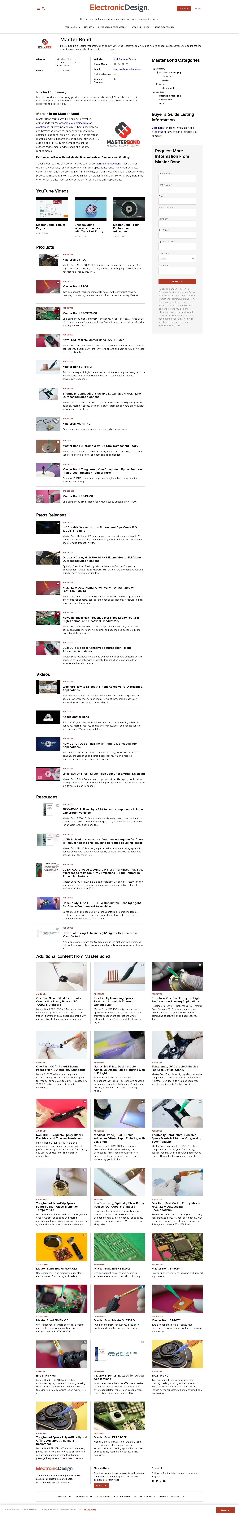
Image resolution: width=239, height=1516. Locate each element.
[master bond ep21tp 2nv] (177, 1354)
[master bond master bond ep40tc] (177, 1299)
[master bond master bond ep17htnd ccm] (61, 1247)
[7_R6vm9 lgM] (90, 209)
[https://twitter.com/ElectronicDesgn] (160, 1481)
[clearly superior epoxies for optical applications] (119, 1354)
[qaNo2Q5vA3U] (129, 209)
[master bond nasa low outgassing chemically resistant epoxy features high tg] (48, 588)
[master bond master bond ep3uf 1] (177, 1247)
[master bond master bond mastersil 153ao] (119, 1299)
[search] (43, 9)
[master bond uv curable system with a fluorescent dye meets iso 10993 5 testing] (48, 527)
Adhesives (68, 254)
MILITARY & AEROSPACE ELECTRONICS (151, 1497)
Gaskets (166, 80)
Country (164, 253)
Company (164, 218)
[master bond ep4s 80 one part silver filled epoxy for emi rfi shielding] (48, 774)
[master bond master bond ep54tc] (48, 367)
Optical (162, 84)
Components (168, 88)
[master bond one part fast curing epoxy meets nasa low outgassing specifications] (177, 1182)
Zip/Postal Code (167, 241)
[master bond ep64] (48, 286)
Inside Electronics (164, 27)
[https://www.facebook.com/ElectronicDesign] (153, 1481)
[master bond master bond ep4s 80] (48, 496)
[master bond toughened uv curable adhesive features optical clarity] (177, 1045)
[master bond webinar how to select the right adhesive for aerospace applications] (48, 687)
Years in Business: (99, 80)
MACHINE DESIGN (103, 1497)
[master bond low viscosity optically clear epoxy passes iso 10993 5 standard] (119, 1182)
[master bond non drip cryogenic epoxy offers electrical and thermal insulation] (61, 1113)
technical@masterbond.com (127, 69)
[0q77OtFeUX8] (52, 209)
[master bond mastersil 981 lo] (48, 260)
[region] (119, 1510)
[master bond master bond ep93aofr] (119, 1416)
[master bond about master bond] (48, 717)
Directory (160, 69)
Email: (97, 69)
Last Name (165, 185)
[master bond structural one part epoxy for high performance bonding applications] (177, 976)
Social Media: (101, 64)
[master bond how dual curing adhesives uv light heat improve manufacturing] (48, 933)
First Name (165, 173)
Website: (98, 59)
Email (162, 196)
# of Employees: (102, 74)
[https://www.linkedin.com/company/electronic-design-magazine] (156, 1481)
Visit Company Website (125, 59)
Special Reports (141, 27)
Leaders (160, 92)
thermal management (108, 163)
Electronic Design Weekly (112, 27)
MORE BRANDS (177, 1497)
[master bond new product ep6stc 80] (48, 313)
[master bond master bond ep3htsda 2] (119, 1247)
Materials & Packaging (170, 72)
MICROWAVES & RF (84, 1497)
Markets (89, 27)
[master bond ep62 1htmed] (61, 1354)
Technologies (72, 27)
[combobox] (177, 258)
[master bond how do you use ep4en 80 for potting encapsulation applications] (48, 744)
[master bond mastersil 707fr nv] (48, 424)
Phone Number (166, 207)
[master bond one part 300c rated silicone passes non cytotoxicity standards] (61, 1045)
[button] (38, 9)
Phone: (39, 70)
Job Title (164, 230)
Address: (40, 59)
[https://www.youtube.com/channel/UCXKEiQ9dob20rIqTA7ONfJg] (164, 1481)
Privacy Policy (90, 1509)
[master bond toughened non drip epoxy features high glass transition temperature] (61, 1182)
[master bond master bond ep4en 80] (61, 1299)
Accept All (225, 1510)
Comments (164, 265)
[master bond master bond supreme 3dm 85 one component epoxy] (48, 446)
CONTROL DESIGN (122, 1497)
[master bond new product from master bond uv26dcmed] (48, 340)
